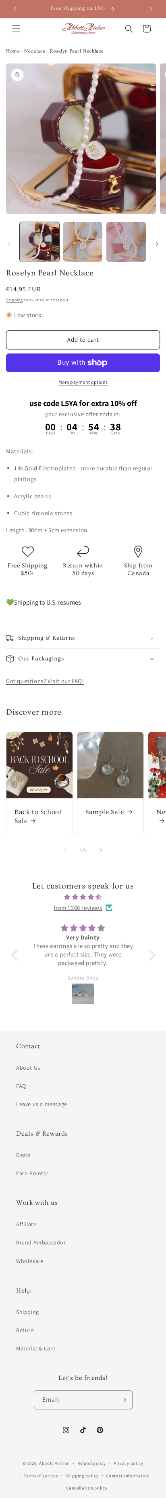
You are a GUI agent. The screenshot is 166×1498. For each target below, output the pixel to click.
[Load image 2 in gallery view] (83, 242)
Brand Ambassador (41, 1242)
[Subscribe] (123, 1399)
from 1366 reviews (78, 908)
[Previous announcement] (15, 9)
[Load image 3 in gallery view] (126, 242)
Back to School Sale (38, 816)
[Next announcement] (151, 9)
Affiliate (26, 1224)
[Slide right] (157, 244)
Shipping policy (82, 1476)
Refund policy (91, 1463)
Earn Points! (32, 1173)
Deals (23, 1155)
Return (25, 1330)
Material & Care (36, 1348)
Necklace (35, 51)
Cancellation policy (86, 1488)
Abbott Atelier (54, 1463)
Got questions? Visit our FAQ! (45, 681)
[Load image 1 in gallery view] (39, 242)
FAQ (21, 1086)
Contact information (127, 1476)
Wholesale (29, 1261)
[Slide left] (9, 244)
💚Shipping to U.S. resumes (43, 602)
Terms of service (41, 1476)
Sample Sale (104, 812)
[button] (16, 29)
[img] (83, 896)
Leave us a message (41, 1104)
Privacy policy (128, 1463)
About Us (28, 1067)
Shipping (14, 300)
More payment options (83, 382)
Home (13, 51)
